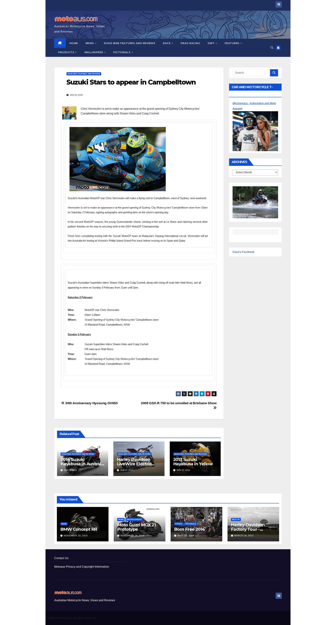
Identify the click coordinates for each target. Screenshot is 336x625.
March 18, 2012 (244, 535)
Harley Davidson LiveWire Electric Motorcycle (134, 464)
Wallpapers (94, 52)
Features (232, 43)
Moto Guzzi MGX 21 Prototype (136, 527)
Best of (236, 519)
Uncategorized (134, 519)
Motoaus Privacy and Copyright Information (81, 566)
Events (178, 524)
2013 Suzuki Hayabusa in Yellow (193, 461)
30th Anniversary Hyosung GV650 (91, 403)
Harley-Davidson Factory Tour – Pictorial (248, 529)
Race (167, 43)
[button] (272, 47)
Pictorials (122, 52)
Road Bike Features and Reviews (129, 43)
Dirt (211, 43)
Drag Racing (190, 43)
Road (63, 524)
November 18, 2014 (133, 535)
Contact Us (61, 558)
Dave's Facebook (243, 251)
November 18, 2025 (76, 535)
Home (73, 43)
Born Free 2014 (189, 529)
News (90, 43)
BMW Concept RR (78, 529)
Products (66, 52)
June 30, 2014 (185, 535)
